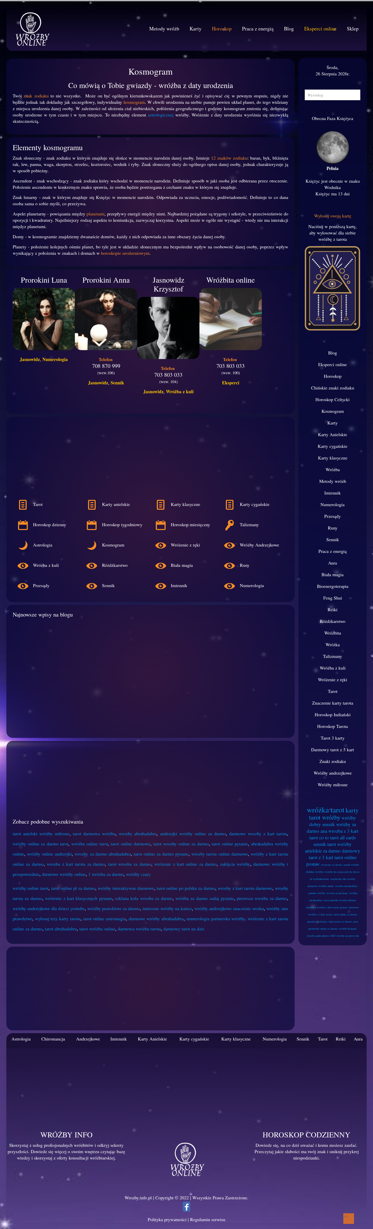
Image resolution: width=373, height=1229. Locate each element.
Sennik (117, 382)
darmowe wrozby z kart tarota (258, 833)
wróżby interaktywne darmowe (126, 888)
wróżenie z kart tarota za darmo (334, 921)
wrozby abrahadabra (138, 833)
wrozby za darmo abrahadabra (103, 854)
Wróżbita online (230, 280)
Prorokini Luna (44, 280)
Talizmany (332, 656)
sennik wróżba (351, 864)
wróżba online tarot (89, 844)
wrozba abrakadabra (346, 886)
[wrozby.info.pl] (31, 28)
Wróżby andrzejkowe (333, 773)
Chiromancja (53, 1039)
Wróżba (333, 469)
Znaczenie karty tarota (332, 703)
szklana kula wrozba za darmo (144, 898)
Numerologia (55, 359)
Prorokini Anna (106, 280)
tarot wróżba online (97, 929)
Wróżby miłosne (333, 784)
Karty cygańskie (332, 446)
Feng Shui (332, 598)
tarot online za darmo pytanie (161, 854)
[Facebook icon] (186, 1208)
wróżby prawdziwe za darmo (113, 908)
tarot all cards (343, 837)
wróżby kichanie (348, 928)
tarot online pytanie (230, 844)
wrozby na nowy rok (347, 935)
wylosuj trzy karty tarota (57, 918)
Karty (332, 423)
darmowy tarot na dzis (183, 929)
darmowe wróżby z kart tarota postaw (327, 907)
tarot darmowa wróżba (94, 833)
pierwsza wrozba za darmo (262, 898)
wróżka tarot (325, 809)
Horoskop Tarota (332, 726)
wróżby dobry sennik (332, 820)
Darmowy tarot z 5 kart (332, 749)
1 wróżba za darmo (106, 874)
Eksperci (230, 382)
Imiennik (332, 493)
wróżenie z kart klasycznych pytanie (78, 898)
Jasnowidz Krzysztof (168, 284)
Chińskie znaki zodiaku (332, 388)
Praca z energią (332, 551)
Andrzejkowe (88, 1039)
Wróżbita (332, 633)
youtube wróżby (316, 893)
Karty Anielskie (332, 434)
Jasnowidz (30, 359)
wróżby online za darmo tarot (40, 844)
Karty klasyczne (332, 458)
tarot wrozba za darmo (129, 864)
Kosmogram (332, 411)
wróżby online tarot (30, 888)
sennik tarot (324, 844)
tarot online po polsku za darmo (186, 888)
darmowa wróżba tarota (139, 929)
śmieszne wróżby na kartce (167, 908)
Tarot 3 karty (333, 738)
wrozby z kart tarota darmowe (245, 888)
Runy (332, 528)
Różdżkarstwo (332, 621)
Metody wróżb (332, 481)
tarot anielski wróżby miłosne (41, 833)
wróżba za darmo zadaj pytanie (204, 898)
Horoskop (333, 376)
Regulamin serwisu (207, 1219)
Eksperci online (332, 364)
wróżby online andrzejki (49, 854)
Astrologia (21, 1039)
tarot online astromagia (104, 918)
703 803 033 (168, 374)
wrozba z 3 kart (343, 831)
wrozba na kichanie (337, 893)
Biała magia (332, 574)
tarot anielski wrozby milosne (340, 900)
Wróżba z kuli (180, 391)
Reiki (332, 609)
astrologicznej (161, 115)
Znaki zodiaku (332, 761)
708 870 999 (106, 365)
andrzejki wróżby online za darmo (193, 833)
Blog (332, 353)
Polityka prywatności (167, 1219)
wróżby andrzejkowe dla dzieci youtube (49, 908)
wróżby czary (138, 874)
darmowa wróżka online (321, 886)
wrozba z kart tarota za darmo (76, 864)
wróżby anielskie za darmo (328, 847)
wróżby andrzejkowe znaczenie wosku (229, 908)
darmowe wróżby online (64, 874)
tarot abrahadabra (61, 929)
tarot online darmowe (130, 844)
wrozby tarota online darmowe (219, 854)
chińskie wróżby (314, 872)
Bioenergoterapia (332, 586)
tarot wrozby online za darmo (181, 844)
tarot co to (319, 837)
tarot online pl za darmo (73, 888)
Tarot (332, 691)
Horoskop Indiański (333, 714)
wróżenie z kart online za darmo (185, 864)
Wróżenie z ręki (332, 679)
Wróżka (333, 644)
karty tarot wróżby (334, 813)
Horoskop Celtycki (332, 399)
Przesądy (332, 516)
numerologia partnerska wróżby (216, 918)
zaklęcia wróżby (235, 864)
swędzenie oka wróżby (342, 879)
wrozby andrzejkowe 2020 (321, 935)
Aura (332, 563)
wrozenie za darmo (331, 864)
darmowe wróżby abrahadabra (156, 918)
